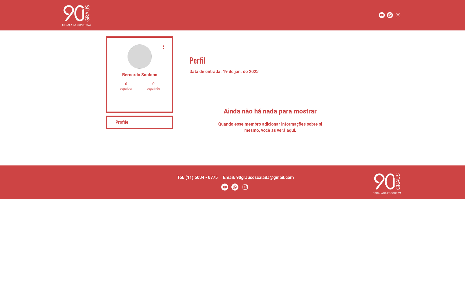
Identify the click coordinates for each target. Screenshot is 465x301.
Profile (121, 122)
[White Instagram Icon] (245, 187)
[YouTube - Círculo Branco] (382, 15)
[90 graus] (398, 15)
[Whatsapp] (390, 15)
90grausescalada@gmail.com (265, 177)
